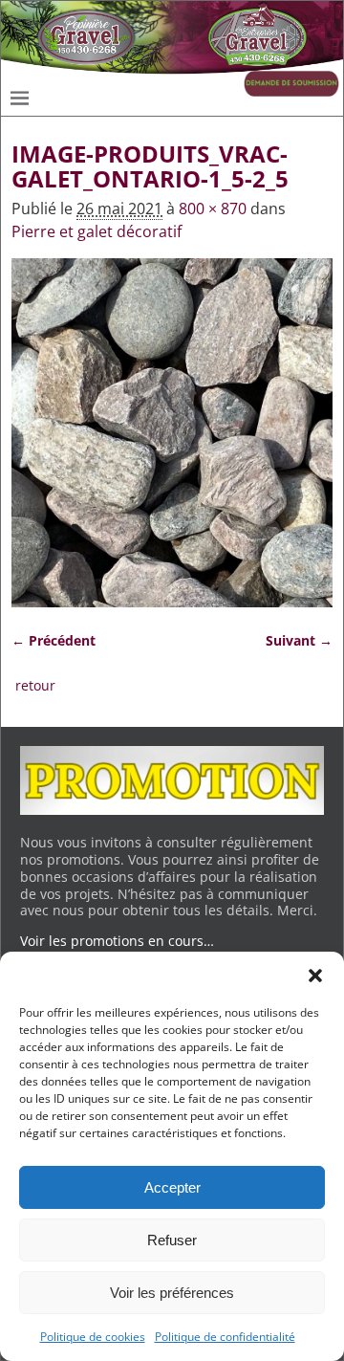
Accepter (172, 1187)
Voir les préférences (172, 1292)
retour (35, 685)
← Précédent (53, 640)
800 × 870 (213, 208)
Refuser (172, 1240)
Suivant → (299, 640)
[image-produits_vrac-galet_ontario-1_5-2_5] (171, 432)
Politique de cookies (92, 1336)
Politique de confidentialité (225, 1336)
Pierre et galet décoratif (96, 231)
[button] (315, 975)
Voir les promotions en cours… (117, 941)
